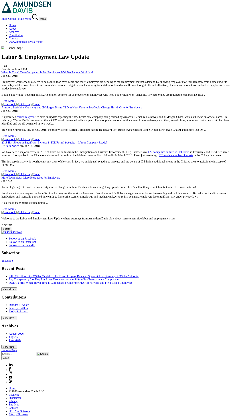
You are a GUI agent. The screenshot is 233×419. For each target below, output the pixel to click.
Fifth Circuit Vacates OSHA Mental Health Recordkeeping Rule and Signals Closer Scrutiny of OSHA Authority (74, 276)
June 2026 (15, 340)
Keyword (6, 224)
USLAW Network (19, 411)
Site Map (14, 404)
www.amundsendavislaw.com (26, 41)
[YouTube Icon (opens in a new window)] (10, 377)
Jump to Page (9, 350)
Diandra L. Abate (19, 304)
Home (12, 25)
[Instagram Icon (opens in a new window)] (11, 374)
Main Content (9, 18)
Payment (14, 394)
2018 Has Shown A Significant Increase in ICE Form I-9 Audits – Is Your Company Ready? (54, 142)
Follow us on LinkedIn (22, 245)
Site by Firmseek (18, 414)
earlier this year (25, 116)
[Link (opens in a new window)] (8, 104)
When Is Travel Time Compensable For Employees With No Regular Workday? (47, 72)
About (12, 28)
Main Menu (24, 18)
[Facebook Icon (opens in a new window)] (10, 369)
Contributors (16, 35)
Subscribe (7, 260)
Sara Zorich (12, 145)
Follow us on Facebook (22, 238)
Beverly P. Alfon (18, 308)
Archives (14, 31)
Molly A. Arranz (18, 311)
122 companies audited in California (168, 152)
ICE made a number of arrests (176, 155)
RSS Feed (16, 232)
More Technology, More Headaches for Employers (30, 177)
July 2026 (14, 336)
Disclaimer (15, 397)
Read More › (8, 100)
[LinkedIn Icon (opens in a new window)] (11, 365)
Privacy (13, 401)
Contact (13, 38)
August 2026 (16, 333)
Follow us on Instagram (22, 241)
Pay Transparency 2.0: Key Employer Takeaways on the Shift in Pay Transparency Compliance (64, 279)
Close (6, 358)
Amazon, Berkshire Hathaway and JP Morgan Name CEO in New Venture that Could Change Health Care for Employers (71, 107)
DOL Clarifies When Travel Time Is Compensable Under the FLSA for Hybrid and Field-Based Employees (70, 282)
